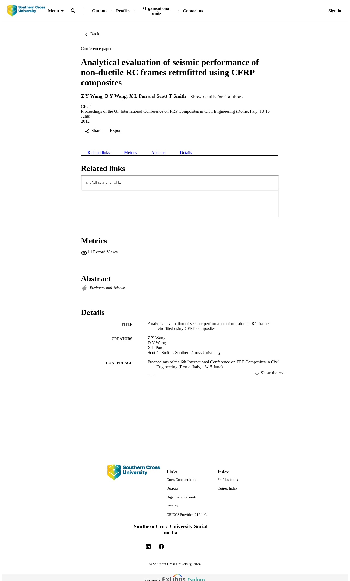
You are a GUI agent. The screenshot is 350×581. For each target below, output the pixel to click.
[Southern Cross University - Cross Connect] (26, 11)
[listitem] (148, 546)
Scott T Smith (171, 96)
